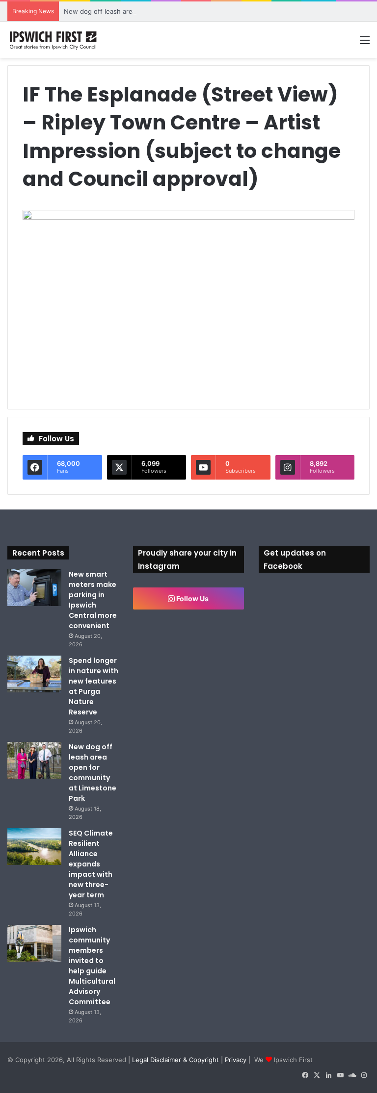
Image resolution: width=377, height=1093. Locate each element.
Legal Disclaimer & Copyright (175, 1060)
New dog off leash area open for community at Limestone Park (160, 11)
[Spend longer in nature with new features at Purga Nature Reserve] (34, 674)
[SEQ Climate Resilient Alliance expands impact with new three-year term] (34, 846)
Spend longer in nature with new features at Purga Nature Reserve (93, 686)
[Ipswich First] (54, 39)
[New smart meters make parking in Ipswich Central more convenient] (34, 587)
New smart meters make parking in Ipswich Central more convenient (93, 600)
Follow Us (192, 598)
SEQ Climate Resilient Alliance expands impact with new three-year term (91, 864)
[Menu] (365, 43)
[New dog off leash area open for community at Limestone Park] (34, 760)
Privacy (235, 1060)
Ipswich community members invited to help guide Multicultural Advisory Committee (92, 966)
